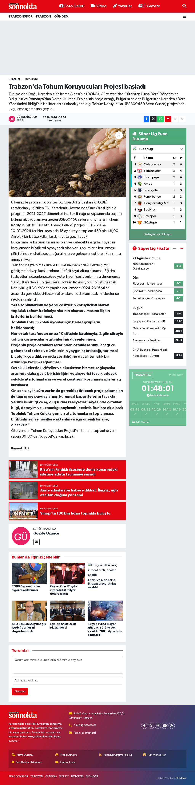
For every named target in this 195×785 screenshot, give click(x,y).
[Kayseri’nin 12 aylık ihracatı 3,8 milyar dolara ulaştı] (67, 573)
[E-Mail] (36, 542)
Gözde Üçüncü (46, 533)
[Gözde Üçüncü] (21, 536)
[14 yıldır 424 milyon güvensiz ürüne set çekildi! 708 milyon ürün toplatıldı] (105, 611)
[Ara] (184, 6)
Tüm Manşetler (156, 754)
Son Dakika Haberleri (29, 762)
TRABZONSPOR (20, 16)
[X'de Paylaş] (153, 119)
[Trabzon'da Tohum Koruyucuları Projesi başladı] (67, 162)
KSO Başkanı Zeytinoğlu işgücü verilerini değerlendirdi (29, 627)
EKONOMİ (31, 79)
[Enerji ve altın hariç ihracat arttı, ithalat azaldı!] (105, 570)
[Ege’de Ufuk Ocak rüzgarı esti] (67, 611)
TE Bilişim (180, 778)
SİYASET (64, 776)
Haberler (15, 79)
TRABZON (43, 16)
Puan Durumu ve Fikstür (118, 754)
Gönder (20, 691)
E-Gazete (151, 6)
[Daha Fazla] (168, 119)
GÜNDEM (61, 16)
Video (101, 6)
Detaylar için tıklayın (158, 234)
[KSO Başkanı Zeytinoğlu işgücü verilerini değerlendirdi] (29, 611)
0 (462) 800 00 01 (85, 725)
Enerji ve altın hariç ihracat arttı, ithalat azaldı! (102, 583)
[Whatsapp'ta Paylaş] (160, 119)
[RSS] (172, 726)
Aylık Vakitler (142, 422)
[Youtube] (165, 726)
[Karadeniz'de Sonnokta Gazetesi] (23, 6)
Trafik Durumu (68, 754)
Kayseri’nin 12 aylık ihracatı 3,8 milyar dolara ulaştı (63, 590)
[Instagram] (158, 726)
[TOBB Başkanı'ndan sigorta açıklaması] (29, 573)
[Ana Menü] (184, 17)
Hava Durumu (25, 754)
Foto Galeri (74, 6)
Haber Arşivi (67, 762)
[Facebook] (144, 726)
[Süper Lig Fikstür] (181, 248)
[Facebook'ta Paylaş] (146, 119)
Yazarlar (125, 6)
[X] (151, 726)
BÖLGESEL (77, 776)
